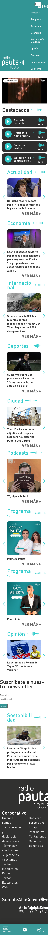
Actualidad (36, 25)
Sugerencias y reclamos (10, 857)
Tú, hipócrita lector (19, 496)
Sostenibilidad (38, 61)
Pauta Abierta (15, 619)
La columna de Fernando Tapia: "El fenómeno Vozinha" (22, 666)
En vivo (5, 928)
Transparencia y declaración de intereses (10, 834)
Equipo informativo (36, 829)
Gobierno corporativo (37, 820)
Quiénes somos (7, 820)
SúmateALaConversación (17, 899)
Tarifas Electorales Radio (10, 868)
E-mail (3, 695)
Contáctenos (37, 836)
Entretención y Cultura (37, 40)
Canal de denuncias (36, 843)
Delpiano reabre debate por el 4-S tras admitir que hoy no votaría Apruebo (23, 204)
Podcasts (36, 12)
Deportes (36, 55)
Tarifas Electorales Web (10, 882)
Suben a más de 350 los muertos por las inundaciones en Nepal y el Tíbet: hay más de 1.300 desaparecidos (23, 323)
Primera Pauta (16, 558)
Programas (37, 19)
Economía (36, 32)
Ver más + (31, 213)
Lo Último (36, 68)
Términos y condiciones (10, 848)
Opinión (34, 48)
